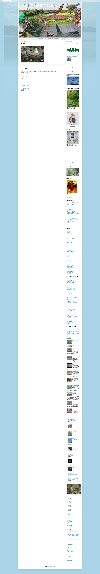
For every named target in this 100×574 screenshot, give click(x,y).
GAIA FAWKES (69, 250)
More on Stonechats (75, 401)
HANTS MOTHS (69, 280)
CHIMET (68, 323)
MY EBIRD (78, 38)
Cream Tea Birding (71, 465)
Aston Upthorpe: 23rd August (72, 420)
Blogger (54, 566)
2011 (68, 518)
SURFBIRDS (69, 214)
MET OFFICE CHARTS (71, 309)
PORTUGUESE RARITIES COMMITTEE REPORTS (71, 301)
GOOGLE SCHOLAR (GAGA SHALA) (73, 333)
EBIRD (68, 230)
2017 (68, 510)
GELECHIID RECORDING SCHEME (73, 288)
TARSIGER (69, 225)
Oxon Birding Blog (71, 419)
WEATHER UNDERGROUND (72, 316)
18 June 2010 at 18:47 (26, 73)
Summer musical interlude (72, 532)
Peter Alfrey (25, 88)
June (69, 529)
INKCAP (68, 252)
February (69, 551)
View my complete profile (70, 67)
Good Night (74, 408)
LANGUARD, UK (70, 265)
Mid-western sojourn (75, 431)
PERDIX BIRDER (70, 453)
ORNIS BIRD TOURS (70, 221)
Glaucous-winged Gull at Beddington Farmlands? (72, 531)
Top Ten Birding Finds (70, 162)
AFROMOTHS (69, 293)
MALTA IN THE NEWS (75, 378)
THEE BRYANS (64, 38)
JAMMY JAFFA (70, 544)
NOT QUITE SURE (70, 322)
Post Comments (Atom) (28, 97)
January (69, 553)
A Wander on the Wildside (72, 438)
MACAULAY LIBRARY (70, 212)
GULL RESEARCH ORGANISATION (73, 217)
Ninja (24, 76)
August (69, 526)
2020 (68, 506)
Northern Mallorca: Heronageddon (72, 474)
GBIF (68, 237)
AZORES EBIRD (70, 299)
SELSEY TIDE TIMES (70, 205)
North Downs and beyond (72, 430)
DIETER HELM (69, 255)
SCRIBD (68, 334)
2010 (68, 520)
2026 (68, 498)
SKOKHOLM (69, 270)
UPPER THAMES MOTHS (71, 281)
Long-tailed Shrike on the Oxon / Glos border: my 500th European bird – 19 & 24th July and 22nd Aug (73, 478)
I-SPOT (68, 287)
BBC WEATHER (69, 310)
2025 (68, 499)
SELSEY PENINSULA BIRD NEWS (72, 202)
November (70, 522)
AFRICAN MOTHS (70, 292)
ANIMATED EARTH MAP (71, 317)
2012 (68, 517)
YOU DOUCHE (69, 330)
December (70, 521)
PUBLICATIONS (71, 38)
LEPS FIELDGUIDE (70, 286)
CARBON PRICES (70, 256)
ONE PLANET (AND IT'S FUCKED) (72, 335)
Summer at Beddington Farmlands (73, 534)
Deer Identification (75, 371)
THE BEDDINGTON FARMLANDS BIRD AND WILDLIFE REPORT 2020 (75, 393)
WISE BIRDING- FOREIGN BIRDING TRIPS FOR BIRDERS (73, 220)
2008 (68, 556)
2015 (68, 513)
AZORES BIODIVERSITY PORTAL (72, 302)
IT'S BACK (69, 538)
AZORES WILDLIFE (30, 38)
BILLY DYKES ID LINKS (71, 289)
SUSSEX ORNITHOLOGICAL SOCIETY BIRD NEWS (72, 204)
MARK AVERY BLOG (70, 251)
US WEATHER (69, 321)
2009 (68, 554)
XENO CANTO (69, 242)
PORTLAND (69, 260)
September (70, 525)
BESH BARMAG (69, 273)
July (69, 528)
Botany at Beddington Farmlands (73, 535)
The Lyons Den (70, 458)
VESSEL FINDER (70, 305)
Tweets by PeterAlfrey (69, 560)
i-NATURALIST (69, 234)
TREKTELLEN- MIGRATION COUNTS (73, 218)
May (69, 547)
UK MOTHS (69, 279)
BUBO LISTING (69, 233)
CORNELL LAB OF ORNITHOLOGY (73, 213)
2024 (68, 501)
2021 (68, 505)
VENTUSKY (69, 311)
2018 (68, 509)
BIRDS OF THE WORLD (71, 211)
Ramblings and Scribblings (72, 476)
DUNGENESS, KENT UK (71, 267)
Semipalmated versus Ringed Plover (75, 348)
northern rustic (70, 446)
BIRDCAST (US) (70, 314)
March (69, 550)
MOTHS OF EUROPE (70, 282)
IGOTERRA (69, 232)
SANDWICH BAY (70, 261)
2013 (68, 516)
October (69, 524)
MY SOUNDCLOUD (70, 243)
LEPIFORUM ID (69, 283)
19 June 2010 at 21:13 (26, 85)
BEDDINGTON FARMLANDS (40, 38)
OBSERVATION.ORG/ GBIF (71, 238)
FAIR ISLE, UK (69, 266)
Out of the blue (70, 473)
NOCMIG (68, 246)
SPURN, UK (69, 264)
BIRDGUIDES (69, 197)
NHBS (68, 222)
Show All (78, 481)
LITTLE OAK (22, 38)
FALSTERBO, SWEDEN (71, 272)
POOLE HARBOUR (70, 271)
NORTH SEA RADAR (70, 315)
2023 (68, 502)
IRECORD (69, 231)
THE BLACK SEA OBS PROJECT (54, 38)
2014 (68, 514)
